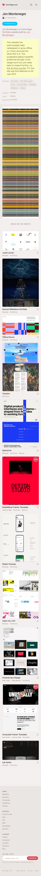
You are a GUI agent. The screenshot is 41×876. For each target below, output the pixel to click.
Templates (6, 800)
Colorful (12, 96)
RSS (3, 849)
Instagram (6, 840)
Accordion (14, 81)
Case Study (6, 680)
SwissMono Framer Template (15, 507)
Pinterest (5, 846)
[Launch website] (38, 253)
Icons (13, 84)
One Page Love (11, 5)
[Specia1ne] (20, 424)
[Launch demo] (38, 507)
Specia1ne (6, 450)
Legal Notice (20, 871)
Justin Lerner (8, 253)
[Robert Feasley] (20, 537)
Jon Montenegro (10, 18)
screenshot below (15, 57)
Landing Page (6, 510)
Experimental (16, 680)
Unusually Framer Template (14, 734)
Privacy (30, 871)
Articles (5, 806)
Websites (5, 794)
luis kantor (7, 762)
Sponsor (5, 829)
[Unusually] (20, 708)
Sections (5, 797)
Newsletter (6, 826)
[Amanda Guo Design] (20, 651)
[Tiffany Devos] (20, 325)
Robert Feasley (9, 564)
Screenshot (9, 23)
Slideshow (14, 88)
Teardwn (6, 393)
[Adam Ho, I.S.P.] (20, 594)
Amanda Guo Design (11, 677)
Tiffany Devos (8, 337)
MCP (4, 823)
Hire (3, 817)
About (37, 871)
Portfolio (13, 92)
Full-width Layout (26, 81)
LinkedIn (5, 843)
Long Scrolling (22, 84)
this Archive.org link (16, 68)
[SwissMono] (20, 480)
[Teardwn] (20, 367)
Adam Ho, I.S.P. (8, 621)
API (3, 820)
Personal (5, 255)
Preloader (32, 84)
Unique (22, 88)
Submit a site (7, 814)
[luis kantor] (20, 750)
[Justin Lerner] (20, 240)
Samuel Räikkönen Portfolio (14, 309)
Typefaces (6, 803)
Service (21, 453)
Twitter (4, 837)
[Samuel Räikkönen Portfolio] (20, 283)
